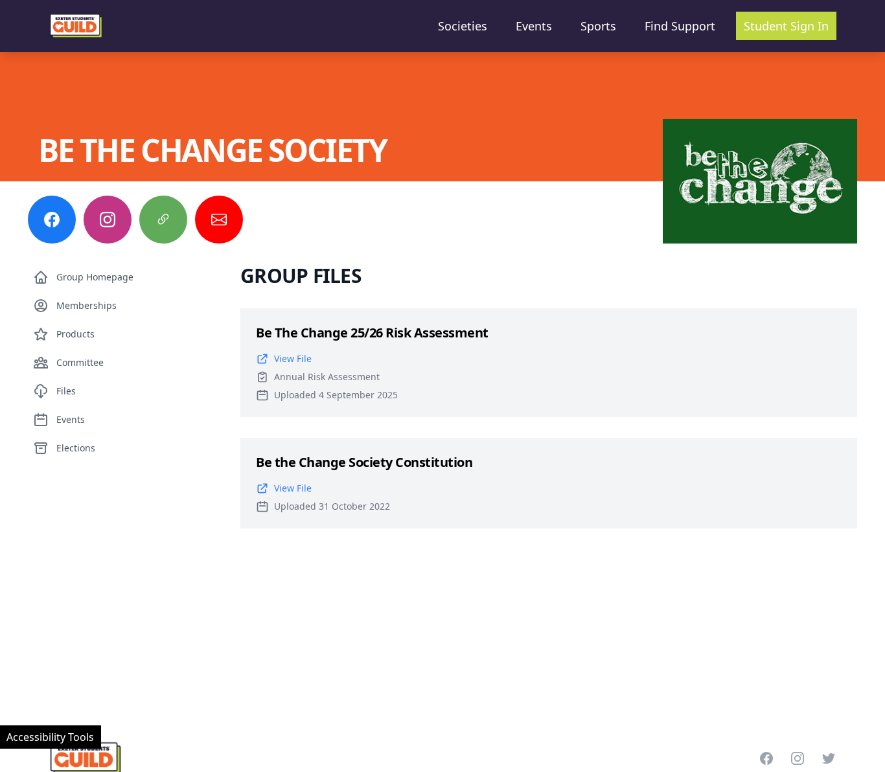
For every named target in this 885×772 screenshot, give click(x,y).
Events (534, 26)
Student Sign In (786, 26)
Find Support (680, 26)
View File (293, 358)
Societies (462, 26)
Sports (598, 26)
